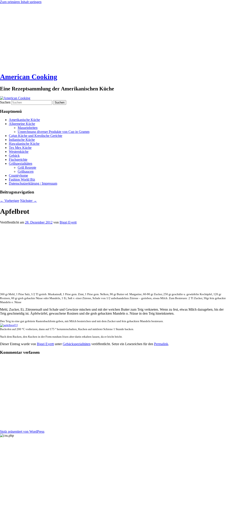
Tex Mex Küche (20, 147)
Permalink (161, 344)
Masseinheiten (28, 128)
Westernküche (18, 151)
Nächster (28, 201)
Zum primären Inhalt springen (20, 2)
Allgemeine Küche (22, 124)
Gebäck (14, 155)
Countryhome (18, 175)
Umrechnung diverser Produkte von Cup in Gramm (53, 132)
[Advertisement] (113, 37)
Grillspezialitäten (20, 163)
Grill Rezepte (27, 167)
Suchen (5, 102)
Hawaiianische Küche (24, 143)
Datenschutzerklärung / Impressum (33, 183)
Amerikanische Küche (24, 120)
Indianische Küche (22, 140)
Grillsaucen (26, 171)
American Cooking (28, 77)
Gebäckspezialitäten (76, 344)
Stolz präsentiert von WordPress (22, 431)
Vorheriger (9, 201)
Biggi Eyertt (68, 222)
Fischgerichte (18, 159)
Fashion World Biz (22, 179)
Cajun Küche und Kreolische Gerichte (35, 136)
